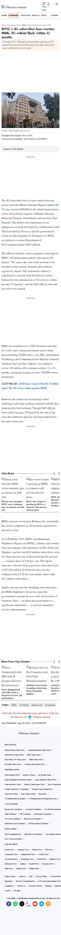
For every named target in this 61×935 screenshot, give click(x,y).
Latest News (9, 850)
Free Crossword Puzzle (13, 839)
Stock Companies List (13, 834)
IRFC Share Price (34, 755)
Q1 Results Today (45, 775)
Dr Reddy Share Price (13, 764)
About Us (22, 876)
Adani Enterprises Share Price (39, 750)
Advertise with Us (35, 886)
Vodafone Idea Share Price (35, 764)
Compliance (9, 886)
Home (4, 15)
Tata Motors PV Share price (15, 759)
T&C (31, 876)
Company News (23, 850)
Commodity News (11, 854)
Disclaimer (9, 881)
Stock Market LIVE (12, 775)
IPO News (49, 850)
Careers (8, 890)
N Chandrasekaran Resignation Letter (42, 799)
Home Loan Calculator (32, 819)
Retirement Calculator (42, 814)
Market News (37, 850)
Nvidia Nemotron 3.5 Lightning (16, 789)
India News (9, 868)
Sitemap (48, 886)
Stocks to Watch (29, 775)
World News (41, 859)
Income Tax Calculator (13, 809)
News (43, 15)
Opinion (23, 864)
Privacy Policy (41, 876)
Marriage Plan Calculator (38, 823)
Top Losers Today (11, 794)
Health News (34, 864)
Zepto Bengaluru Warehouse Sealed (18, 780)
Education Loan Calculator (15, 823)
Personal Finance (11, 859)
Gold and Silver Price (13, 784)
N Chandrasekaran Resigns (15, 799)
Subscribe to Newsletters (33, 834)
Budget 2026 (34, 868)
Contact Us (21, 886)
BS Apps (17, 890)
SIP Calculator (25, 814)
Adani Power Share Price (14, 755)
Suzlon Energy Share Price (15, 750)
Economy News (48, 864)
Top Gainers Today (28, 794)
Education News (11, 864)
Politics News (21, 868)
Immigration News (28, 854)
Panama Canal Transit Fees (42, 789)
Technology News (27, 859)
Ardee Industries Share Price (45, 780)
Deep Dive (43, 794)
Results (36, 15)
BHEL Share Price (36, 759)
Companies (13, 15)
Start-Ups (25, 15)
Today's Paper (10, 876)
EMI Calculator (11, 814)
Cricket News (43, 854)
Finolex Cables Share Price (34, 784)
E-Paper (54, 15)
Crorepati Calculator (33, 809)
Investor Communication (25, 881)
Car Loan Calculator (13, 819)
